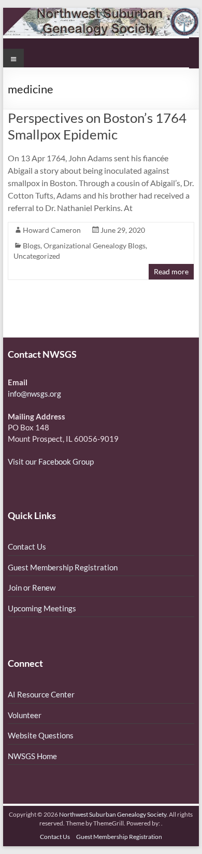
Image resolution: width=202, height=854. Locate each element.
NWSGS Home (32, 756)
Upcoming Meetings (42, 608)
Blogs (31, 245)
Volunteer (24, 715)
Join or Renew (31, 587)
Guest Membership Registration (63, 567)
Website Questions (41, 735)
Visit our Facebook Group (51, 461)
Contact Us (27, 546)
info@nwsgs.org (34, 393)
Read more (171, 271)
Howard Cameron (52, 230)
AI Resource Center (41, 694)
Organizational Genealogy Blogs (95, 245)
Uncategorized (36, 255)
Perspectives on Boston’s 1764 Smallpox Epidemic (97, 126)
